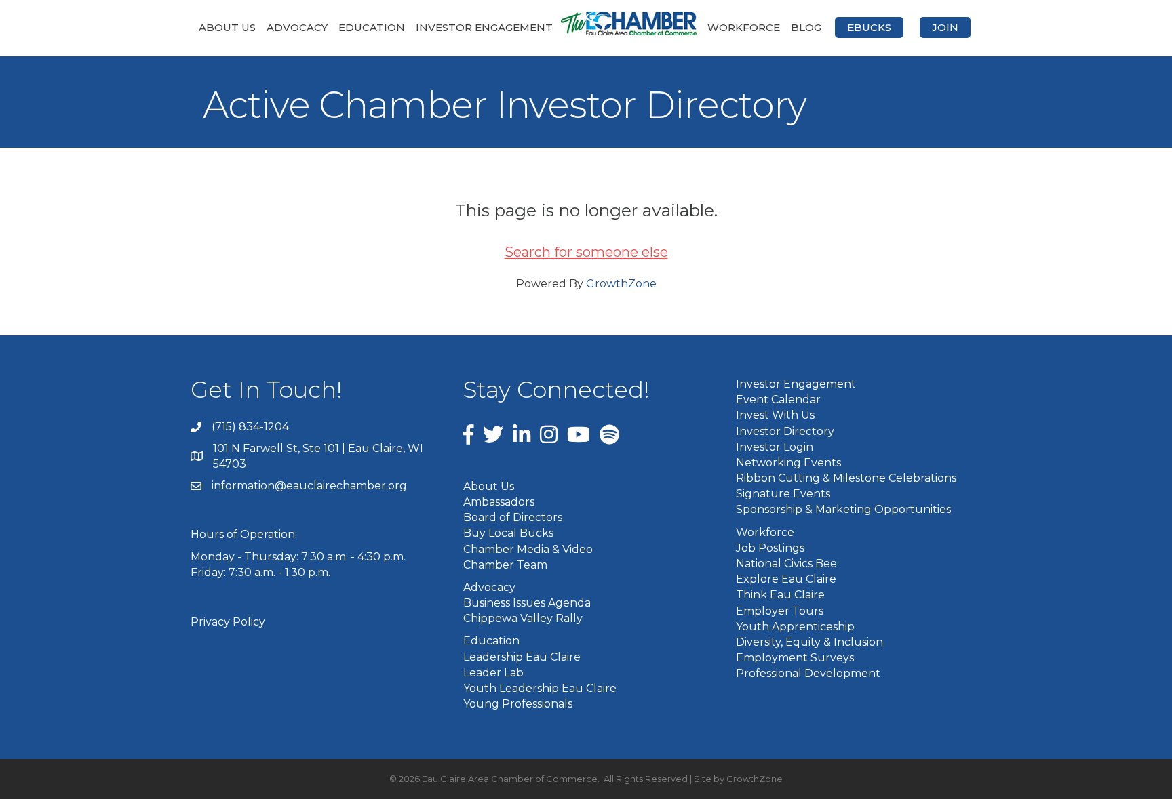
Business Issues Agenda (527, 602)
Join (945, 27)
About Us (227, 27)
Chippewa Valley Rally (523, 618)
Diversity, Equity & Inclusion (809, 642)
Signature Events (783, 493)
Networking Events (788, 462)
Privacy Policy (228, 621)
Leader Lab (493, 672)
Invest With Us (775, 415)
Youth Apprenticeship (795, 626)
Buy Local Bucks (508, 533)
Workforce (743, 27)
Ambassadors (498, 501)
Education (371, 27)
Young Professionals (517, 703)
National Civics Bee (786, 563)
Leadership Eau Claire (522, 657)
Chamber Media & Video (528, 549)
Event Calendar (778, 399)
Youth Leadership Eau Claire (540, 688)
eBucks (869, 27)
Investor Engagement (484, 27)
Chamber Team (505, 564)
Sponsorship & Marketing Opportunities (843, 509)
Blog (806, 27)
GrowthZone (621, 283)
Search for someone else (586, 252)
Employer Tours (779, 611)
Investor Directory (785, 431)
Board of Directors (512, 517)
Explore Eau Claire (786, 579)
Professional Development (808, 673)
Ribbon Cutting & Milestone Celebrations (846, 478)
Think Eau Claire (780, 594)
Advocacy (297, 27)
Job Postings (770, 547)
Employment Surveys (795, 657)
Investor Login (774, 447)
